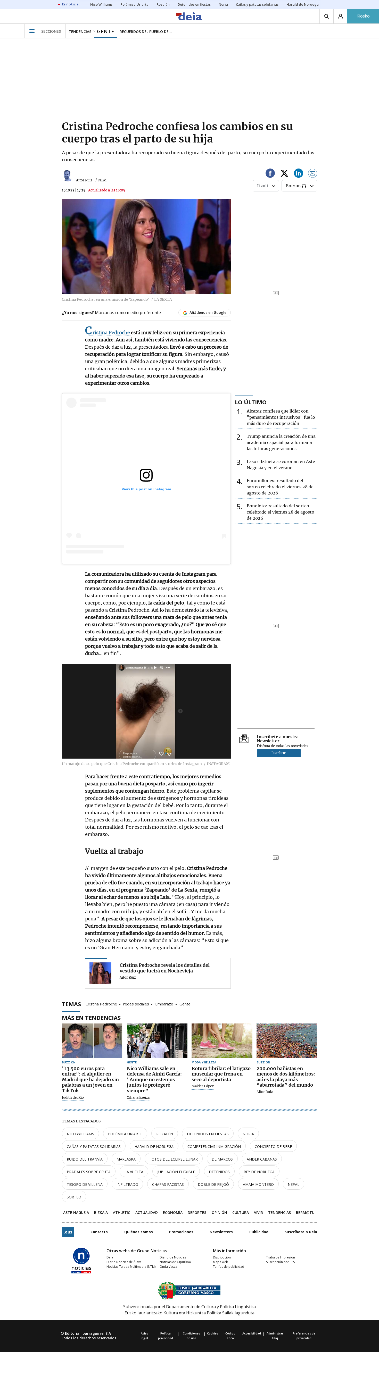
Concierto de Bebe (273, 1146)
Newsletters (221, 1231)
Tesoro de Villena (85, 1184)
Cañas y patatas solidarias (94, 1146)
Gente (185, 1003)
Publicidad (258, 1231)
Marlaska (126, 1159)
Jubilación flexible (176, 1171)
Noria (248, 1133)
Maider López (203, 1086)
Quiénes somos (138, 1231)
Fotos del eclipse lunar (174, 1159)
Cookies (212, 1333)
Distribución (222, 1257)
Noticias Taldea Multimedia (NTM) (130, 1266)
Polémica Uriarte (125, 1133)
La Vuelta (134, 1171)
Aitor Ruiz (84, 180)
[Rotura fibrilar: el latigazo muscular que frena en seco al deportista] (222, 1040)
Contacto (99, 1231)
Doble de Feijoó (213, 1184)
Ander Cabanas (262, 1159)
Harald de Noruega (154, 1146)
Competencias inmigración (214, 1146)
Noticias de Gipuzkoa (175, 1262)
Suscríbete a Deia (301, 1231)
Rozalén (164, 1133)
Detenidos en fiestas (208, 1133)
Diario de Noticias (173, 1257)
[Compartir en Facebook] (270, 174)
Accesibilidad (251, 1333)
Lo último (251, 402)
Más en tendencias (91, 1017)
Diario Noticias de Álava (124, 1262)
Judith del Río (73, 1098)
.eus (68, 1232)
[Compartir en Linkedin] (298, 174)
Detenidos (219, 1171)
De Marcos (222, 1159)
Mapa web (220, 1262)
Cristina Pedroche (101, 1003)
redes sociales (136, 1003)
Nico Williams (80, 1133)
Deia (109, 1257)
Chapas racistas (168, 1184)
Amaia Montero (258, 1184)
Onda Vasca (168, 1266)
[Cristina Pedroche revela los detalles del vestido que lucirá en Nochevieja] (100, 973)
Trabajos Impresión (280, 1257)
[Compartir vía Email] (312, 174)
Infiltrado (127, 1184)
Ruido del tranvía (85, 1159)
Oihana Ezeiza (138, 1098)
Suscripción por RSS (280, 1262)
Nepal (293, 1184)
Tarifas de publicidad (228, 1266)
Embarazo (164, 1003)
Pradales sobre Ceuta (89, 1171)
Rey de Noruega (259, 1171)
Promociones (181, 1231)
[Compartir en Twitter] (284, 174)
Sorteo (74, 1197)
